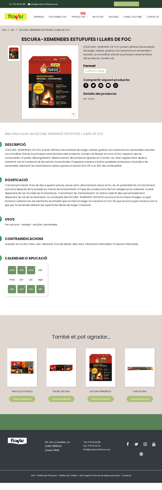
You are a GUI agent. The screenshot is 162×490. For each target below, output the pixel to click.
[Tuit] (93, 85)
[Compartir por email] (108, 85)
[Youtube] (154, 444)
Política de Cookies (68, 475)
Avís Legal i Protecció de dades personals (99, 475)
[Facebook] (128, 444)
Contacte (126, 475)
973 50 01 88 (94, 442)
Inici (33, 475)
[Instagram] (145, 444)
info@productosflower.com (96, 449)
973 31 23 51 (94, 445)
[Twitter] (136, 444)
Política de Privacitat (47, 475)
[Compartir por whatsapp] (115, 85)
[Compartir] (85, 85)
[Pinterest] (100, 85)
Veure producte (22, 399)
